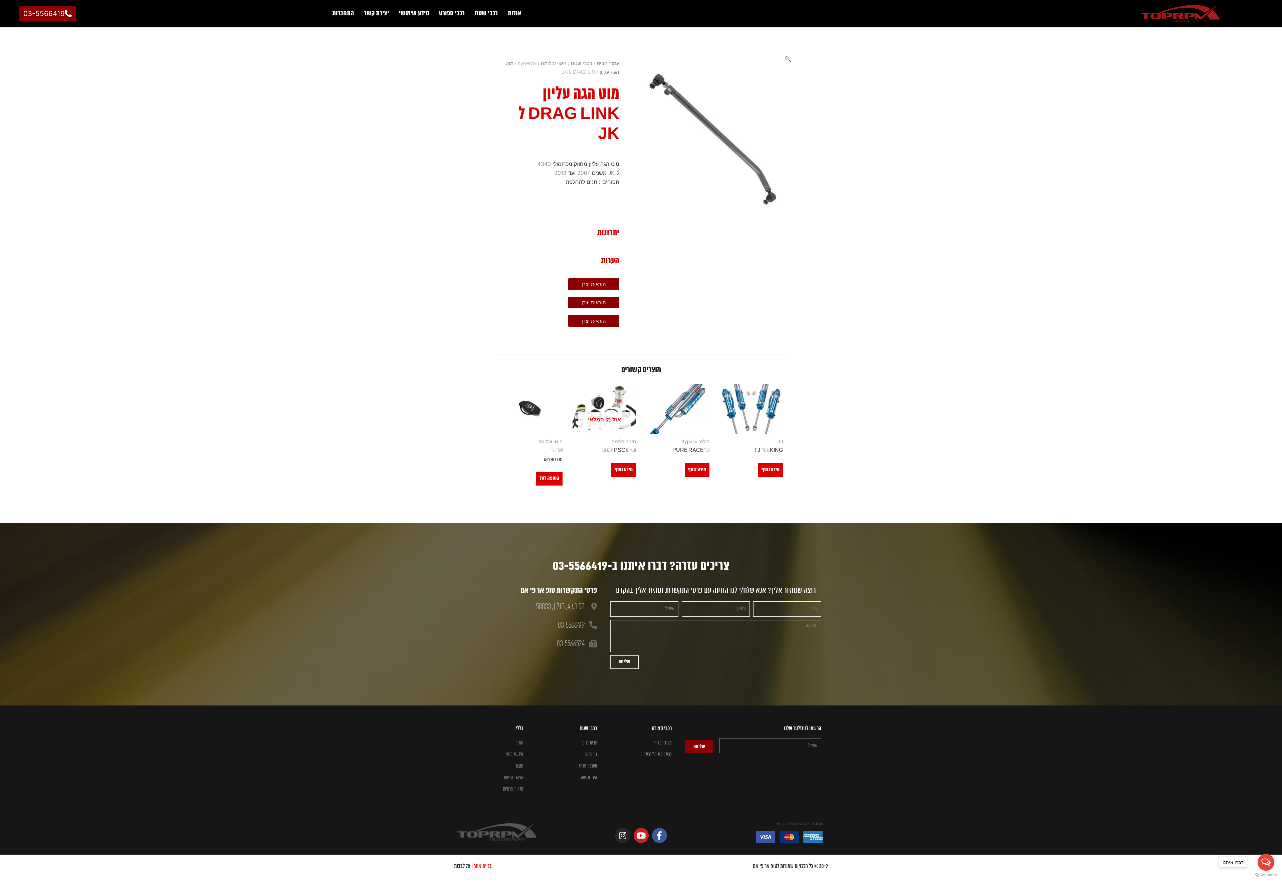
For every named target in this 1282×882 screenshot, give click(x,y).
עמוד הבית (608, 63)
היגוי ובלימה (554, 63)
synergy (527, 63)
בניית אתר (483, 866)
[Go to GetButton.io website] (1266, 875)
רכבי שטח (486, 13)
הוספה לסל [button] (549, 478)
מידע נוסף (771, 470)
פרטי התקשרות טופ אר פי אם (558, 590)
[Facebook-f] (659, 835)
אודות (514, 13)
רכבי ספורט (452, 13)
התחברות (343, 13)
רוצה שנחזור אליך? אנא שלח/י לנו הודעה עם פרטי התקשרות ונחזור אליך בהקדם (716, 590)
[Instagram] (622, 835)
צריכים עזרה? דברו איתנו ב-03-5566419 (641, 566)
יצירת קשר (376, 13)
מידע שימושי (414, 13)
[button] (788, 58)
